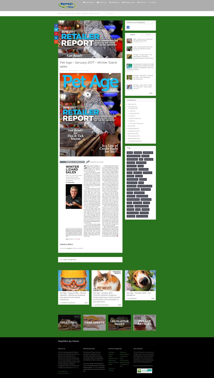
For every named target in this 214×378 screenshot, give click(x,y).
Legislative (143, 179)
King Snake (139, 176)
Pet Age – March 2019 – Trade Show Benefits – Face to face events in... (142, 86)
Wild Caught (130, 216)
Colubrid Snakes (141, 163)
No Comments (85, 71)
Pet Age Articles (69, 14)
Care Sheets (89, 3)
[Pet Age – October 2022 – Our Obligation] (140, 280)
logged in (69, 248)
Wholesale (114, 3)
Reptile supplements (133, 199)
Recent (148, 35)
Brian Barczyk (148, 159)
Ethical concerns (132, 169)
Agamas (129, 153)
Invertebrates (133, 114)
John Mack (130, 176)
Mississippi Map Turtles (144, 186)
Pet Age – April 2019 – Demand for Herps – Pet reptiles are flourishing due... (143, 77)
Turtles (138, 209)
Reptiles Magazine (133, 139)
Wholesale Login (129, 3)
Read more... (76, 368)
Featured (130, 126)
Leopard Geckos (132, 183)
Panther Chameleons (133, 189)
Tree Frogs (130, 209)
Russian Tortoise (146, 199)
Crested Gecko (131, 166)
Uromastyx (145, 209)
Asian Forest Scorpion (133, 156)
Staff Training (137, 203)
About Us (102, 3)
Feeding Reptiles (132, 129)
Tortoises (130, 206)
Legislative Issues (133, 131)
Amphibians (132, 108)
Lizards (65, 260)
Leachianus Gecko (132, 179)
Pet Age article (72, 260)
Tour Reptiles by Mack (134, 141)
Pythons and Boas (134, 119)
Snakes (131, 121)
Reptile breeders (139, 193)
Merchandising (131, 186)
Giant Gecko (137, 173)
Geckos (131, 111)
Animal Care (131, 104)
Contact (153, 3)
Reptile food (131, 196)
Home (61, 14)
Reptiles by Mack (68, 341)
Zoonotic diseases (142, 216)
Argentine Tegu (148, 153)
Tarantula (146, 203)
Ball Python (145, 156)
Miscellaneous (132, 134)
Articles (142, 3)
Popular (132, 35)
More (86, 303)
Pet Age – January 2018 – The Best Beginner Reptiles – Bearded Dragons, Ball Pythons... (143, 56)
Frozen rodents (143, 169)
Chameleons (130, 163)
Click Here (94, 367)
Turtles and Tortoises (135, 124)
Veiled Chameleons (132, 213)
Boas (141, 159)
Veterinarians (144, 213)
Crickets (140, 166)
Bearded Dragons (132, 159)
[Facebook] (128, 27)
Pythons (129, 193)
